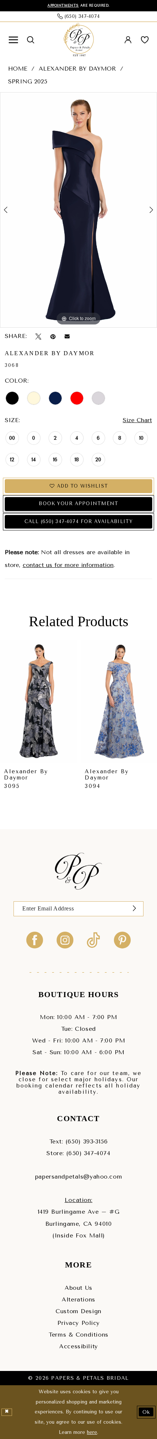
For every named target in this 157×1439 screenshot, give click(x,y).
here (92, 1432)
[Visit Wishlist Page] (144, 40)
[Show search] (30, 40)
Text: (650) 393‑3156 (78, 1141)
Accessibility (78, 1346)
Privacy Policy (78, 1322)
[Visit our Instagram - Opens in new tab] (65, 939)
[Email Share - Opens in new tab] (67, 336)
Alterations (78, 1299)
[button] (13, 40)
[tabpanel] (78, 210)
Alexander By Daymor (77, 68)
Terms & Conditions (78, 1334)
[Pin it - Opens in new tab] (53, 336)
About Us (78, 1287)
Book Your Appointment (78, 503)
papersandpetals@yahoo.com (78, 1176)
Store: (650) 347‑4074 (78, 1153)
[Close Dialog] (7, 1412)
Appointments (63, 5)
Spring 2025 (27, 81)
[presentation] (38, 701)
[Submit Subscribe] (134, 908)
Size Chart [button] (137, 420)
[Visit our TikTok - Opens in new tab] (93, 939)
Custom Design (78, 1311)
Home (17, 68)
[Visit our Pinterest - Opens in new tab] (122, 939)
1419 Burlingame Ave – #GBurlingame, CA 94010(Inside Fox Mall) (79, 1223)
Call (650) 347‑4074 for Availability (78, 521)
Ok (146, 1412)
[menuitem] (13, 40)
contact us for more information (68, 564)
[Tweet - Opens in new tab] (38, 336)
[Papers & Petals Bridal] (78, 40)
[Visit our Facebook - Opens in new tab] (34, 939)
